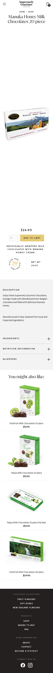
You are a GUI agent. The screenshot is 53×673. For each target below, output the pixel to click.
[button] (4, 4)
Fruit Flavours (26, 599)
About (26, 643)
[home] (26, 4)
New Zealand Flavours (26, 608)
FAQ (26, 629)
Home (22, 12)
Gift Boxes (26, 604)
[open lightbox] (26, 124)
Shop (31, 12)
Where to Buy (26, 625)
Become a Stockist (26, 651)
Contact (26, 647)
